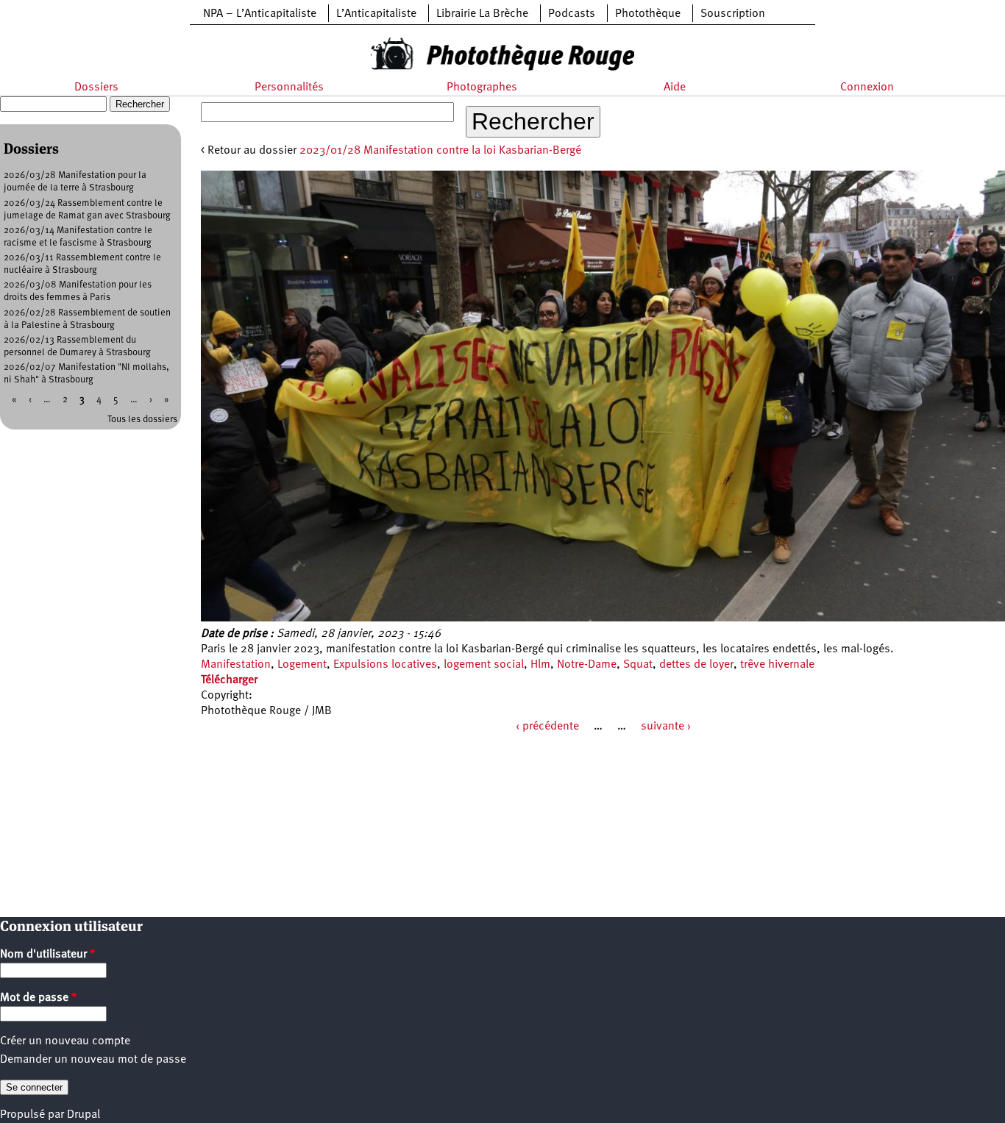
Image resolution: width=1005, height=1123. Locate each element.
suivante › (666, 726)
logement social (484, 665)
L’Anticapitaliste (376, 14)
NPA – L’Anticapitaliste (259, 14)
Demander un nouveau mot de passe (93, 1060)
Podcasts (571, 14)
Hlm (540, 665)
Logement (302, 665)
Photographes (482, 87)
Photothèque (648, 14)
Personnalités (289, 87)
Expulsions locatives (385, 665)
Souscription (732, 14)
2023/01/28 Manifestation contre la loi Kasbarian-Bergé (440, 151)
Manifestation (236, 665)
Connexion (867, 87)
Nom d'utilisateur (48, 954)
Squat (638, 665)
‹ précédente (547, 726)
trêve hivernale (777, 665)
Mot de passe (38, 998)
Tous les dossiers (142, 419)
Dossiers (96, 87)
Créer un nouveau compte (65, 1041)
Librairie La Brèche (482, 14)
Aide (675, 87)
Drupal (83, 1115)
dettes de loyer (696, 665)
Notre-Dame (587, 665)
